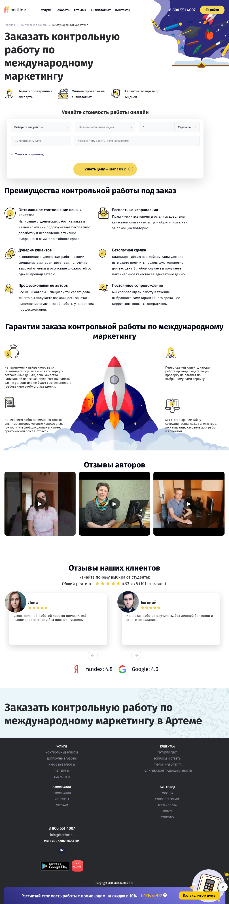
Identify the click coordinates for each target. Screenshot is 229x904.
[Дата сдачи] (41, 142)
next (136, 655)
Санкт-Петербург (167, 799)
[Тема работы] (136, 142)
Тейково (167, 817)
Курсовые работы (62, 764)
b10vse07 (151, 895)
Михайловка (167, 805)
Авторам (62, 805)
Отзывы (80, 10)
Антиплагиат (101, 10)
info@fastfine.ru (61, 835)
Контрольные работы (62, 752)
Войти (214, 10)
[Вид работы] (41, 129)
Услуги (46, 10)
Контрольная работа (34, 25)
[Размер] (156, 129)
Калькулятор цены (199, 895)
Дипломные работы (62, 758)
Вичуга (167, 811)
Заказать (63, 10)
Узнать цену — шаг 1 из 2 (105, 169)
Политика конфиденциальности (167, 770)
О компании (62, 793)
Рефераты (62, 770)
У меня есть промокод (29, 154)
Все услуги (62, 776)
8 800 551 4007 (182, 10)
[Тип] (186, 129)
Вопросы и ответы (167, 758)
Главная (9, 25)
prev (93, 655)
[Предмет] (105, 129)
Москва (167, 793)
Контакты (122, 10)
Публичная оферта (167, 764)
